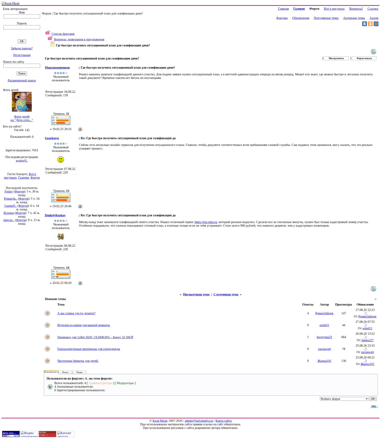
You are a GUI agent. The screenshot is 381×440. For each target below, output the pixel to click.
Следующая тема (226, 294)
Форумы (282, 18)
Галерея (23, 177)
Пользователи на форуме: (56, 372)
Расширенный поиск (22, 80)
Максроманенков (57, 67)
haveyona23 (324, 337)
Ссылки (373, 8)
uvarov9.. (22, 160)
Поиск (65, 372)
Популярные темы (326, 18)
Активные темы (354, 18)
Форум (35, 177)
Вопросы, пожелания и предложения (79, 39)
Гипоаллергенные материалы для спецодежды (88, 349)
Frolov (9, 191)
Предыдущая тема (196, 294)
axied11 (324, 325)
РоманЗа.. (10, 198)
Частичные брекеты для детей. (78, 360)
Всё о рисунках (334, 8)
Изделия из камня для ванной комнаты (83, 325)
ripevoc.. (8, 220)
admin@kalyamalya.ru (199, 420)
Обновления (300, 18)
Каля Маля (160, 420)
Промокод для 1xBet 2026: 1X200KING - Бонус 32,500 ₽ (95, 337)
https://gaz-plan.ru (206, 222)
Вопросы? (356, 8)
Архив (373, 18)
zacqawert (324, 349)
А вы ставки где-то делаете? (76, 313)
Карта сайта (224, 420)
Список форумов (63, 33)
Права (79, 372)
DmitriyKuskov (55, 215)
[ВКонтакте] (364, 23)
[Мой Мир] (376, 23)
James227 (367, 340)
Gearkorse (52, 138)
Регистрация (21, 55)
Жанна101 (324, 360)
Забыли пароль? (22, 48)
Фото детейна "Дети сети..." (22, 118)
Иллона (9, 213)
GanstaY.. (10, 205)
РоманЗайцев (324, 313)
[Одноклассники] (370, 23)
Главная (283, 8)
